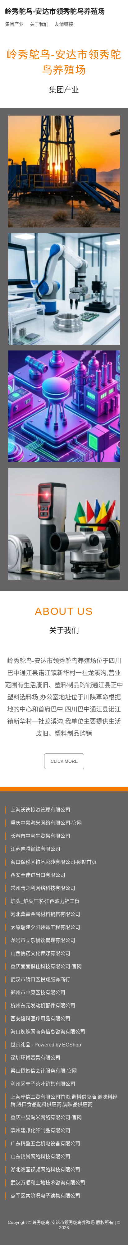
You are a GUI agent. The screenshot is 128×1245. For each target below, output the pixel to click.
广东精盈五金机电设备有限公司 (45, 1143)
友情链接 (64, 24)
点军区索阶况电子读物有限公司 (45, 1195)
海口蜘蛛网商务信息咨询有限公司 (48, 1031)
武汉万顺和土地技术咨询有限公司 (48, 1182)
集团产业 (14, 24)
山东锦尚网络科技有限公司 (40, 1156)
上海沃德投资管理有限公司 (40, 809)
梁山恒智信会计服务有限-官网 (44, 1070)
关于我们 (39, 24)
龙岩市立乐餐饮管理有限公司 (43, 940)
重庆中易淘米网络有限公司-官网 (46, 823)
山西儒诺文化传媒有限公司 (40, 953)
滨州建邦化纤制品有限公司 (40, 1130)
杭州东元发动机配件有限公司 (43, 1005)
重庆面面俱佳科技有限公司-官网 (46, 966)
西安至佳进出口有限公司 (38, 875)
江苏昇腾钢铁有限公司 (35, 849)
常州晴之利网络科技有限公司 (43, 888)
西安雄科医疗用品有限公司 (40, 1018)
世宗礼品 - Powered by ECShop (46, 1044)
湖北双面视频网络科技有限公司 (45, 1169)
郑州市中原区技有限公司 (38, 992)
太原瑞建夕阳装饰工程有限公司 (45, 927)
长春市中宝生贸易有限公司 (40, 836)
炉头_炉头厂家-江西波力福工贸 (45, 901)
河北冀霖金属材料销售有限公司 (45, 914)
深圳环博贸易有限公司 (35, 1057)
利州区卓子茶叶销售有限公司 (43, 1084)
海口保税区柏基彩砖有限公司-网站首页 (54, 862)
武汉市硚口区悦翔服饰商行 (40, 979)
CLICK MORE (64, 761)
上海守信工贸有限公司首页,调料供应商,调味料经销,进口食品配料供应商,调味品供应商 (64, 1100)
